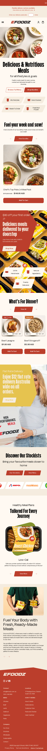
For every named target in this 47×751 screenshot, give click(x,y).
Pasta (5, 718)
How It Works (29, 701)
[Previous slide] (10, 138)
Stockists (6, 731)
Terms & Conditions (22, 748)
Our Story (6, 728)
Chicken (5, 701)
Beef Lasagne (8, 340)
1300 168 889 (7, 694)
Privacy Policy (9, 748)
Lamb (5, 708)
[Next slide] (36, 138)
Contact (5, 741)
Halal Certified (29, 715)
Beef (4, 705)
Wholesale (6, 735)
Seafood (6, 711)
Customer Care (30, 708)
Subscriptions (29, 705)
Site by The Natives (37, 748)
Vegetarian (6, 715)
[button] (3, 22)
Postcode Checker (31, 711)
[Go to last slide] (10, 573)
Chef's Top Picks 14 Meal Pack (17, 189)
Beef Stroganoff (32, 340)
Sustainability (7, 738)
